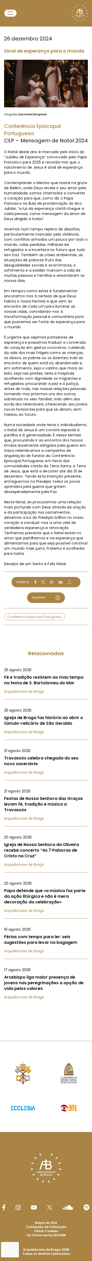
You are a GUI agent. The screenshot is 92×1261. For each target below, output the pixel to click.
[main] (46, 510)
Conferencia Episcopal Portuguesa (34, 617)
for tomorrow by (46, 1235)
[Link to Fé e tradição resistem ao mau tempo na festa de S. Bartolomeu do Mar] (46, 680)
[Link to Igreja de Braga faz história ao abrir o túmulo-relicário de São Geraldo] (46, 721)
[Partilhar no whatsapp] (52, 582)
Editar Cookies (46, 1231)
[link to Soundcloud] (67, 1207)
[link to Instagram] (18, 1207)
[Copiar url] (69, 582)
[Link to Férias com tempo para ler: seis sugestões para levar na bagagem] (46, 940)
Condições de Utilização (46, 1227)
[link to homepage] (80, 13)
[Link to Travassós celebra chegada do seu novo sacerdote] (46, 761)
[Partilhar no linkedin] (60, 582)
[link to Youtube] (34, 1207)
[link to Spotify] (86, 1207)
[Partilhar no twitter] (43, 582)
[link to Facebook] (3, 1207)
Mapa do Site (46, 1223)
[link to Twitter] (49, 1207)
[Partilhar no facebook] (35, 582)
